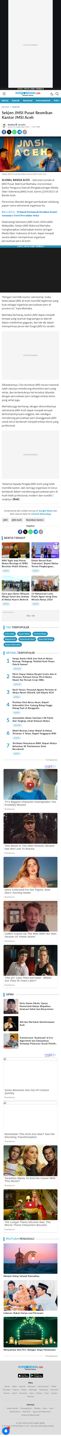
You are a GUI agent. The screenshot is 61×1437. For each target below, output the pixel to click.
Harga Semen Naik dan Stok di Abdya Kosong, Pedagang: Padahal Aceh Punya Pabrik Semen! (33, 662)
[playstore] (36, 1376)
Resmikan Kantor (35, 519)
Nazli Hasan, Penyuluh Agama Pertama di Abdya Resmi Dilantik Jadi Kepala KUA (34, 691)
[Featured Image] (30, 155)
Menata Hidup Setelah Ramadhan (21, 1276)
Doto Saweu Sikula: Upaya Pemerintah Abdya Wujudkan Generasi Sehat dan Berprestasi (36, 1006)
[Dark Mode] (52, 94)
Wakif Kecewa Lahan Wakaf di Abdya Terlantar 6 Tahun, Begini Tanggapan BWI (34, 732)
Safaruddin (9, 633)
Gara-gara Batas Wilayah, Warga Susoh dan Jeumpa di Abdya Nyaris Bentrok (16, 597)
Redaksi (11, 125)
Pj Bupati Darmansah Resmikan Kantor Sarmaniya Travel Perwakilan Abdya (29, 214)
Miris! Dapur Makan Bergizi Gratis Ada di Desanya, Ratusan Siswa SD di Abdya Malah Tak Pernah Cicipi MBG (34, 677)
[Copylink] (25, 132)
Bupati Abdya (24, 633)
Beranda (5, 106)
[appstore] (23, 1376)
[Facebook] (4, 132)
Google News (46, 510)
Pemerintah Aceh (27, 639)
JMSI (5, 519)
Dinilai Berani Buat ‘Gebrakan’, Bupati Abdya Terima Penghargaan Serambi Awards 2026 (44, 565)
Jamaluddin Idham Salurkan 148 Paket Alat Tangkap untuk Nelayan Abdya (32, 719)
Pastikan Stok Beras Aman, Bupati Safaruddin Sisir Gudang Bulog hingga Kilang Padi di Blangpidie (32, 705)
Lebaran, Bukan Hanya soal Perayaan (23, 1313)
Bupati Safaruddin (12, 644)
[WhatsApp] (14, 132)
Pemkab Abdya (40, 633)
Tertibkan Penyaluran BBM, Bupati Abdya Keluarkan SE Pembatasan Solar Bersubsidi (34, 746)
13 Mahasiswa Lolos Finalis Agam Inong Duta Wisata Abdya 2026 (44, 597)
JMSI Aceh (17, 519)
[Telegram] (19, 132)
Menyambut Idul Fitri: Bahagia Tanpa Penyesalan (30, 1350)
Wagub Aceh (10, 639)
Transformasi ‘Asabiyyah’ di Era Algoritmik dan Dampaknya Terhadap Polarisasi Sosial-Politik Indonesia (38, 1042)
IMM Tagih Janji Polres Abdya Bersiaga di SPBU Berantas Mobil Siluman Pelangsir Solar (15, 565)
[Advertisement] (30, 45)
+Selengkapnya (51, 759)
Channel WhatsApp (41, 513)
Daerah (16, 106)
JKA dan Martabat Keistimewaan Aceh (37, 1023)
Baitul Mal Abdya (46, 639)
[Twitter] (9, 132)
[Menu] (4, 94)
